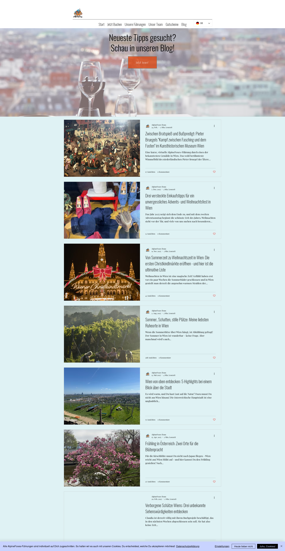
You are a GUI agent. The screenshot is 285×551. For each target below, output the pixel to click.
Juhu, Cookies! (267, 546)
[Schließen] (281, 546)
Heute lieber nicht (243, 546)
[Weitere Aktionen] (215, 126)
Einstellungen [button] (222, 546)
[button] (114, 23)
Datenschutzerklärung (187, 546)
